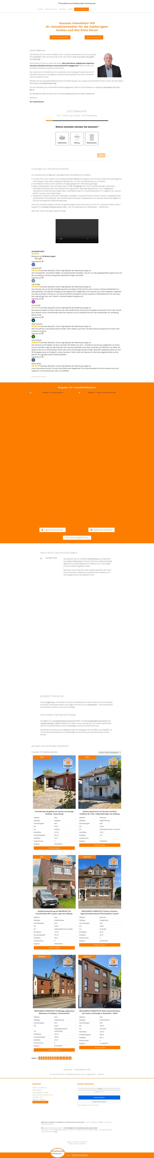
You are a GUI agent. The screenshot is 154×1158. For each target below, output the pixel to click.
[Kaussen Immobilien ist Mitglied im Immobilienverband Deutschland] (63, 1122)
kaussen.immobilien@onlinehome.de (42, 1095)
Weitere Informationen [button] (99, 1102)
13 (67, 1058)
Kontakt (70, 9)
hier (64, 211)
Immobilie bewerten (81, 9)
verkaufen (37, 57)
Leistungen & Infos (51, 9)
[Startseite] (77, 3)
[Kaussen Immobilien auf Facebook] (69, 1115)
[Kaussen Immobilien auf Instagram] (74, 1115)
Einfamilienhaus (93, 559)
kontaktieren (92, 705)
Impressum (75, 1142)
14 (70, 1058)
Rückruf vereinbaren (80, 1155)
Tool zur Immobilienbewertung (45, 83)
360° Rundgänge (76, 186)
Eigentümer (51, 702)
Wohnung (77, 561)
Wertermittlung (73, 179)
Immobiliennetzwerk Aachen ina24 (53, 207)
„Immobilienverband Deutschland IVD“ (66, 721)
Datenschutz (83, 1142)
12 (64, 1058)
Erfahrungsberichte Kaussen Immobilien (88, 1105)
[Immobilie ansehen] (54, 808)
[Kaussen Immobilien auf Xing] (79, 1115)
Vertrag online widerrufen (40, 1102)
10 (58, 1058)
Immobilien (62, 9)
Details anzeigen (54, 848)
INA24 (56, 1131)
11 (61, 1058)
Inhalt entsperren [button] (99, 1097)
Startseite (40, 9)
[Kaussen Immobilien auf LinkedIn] (84, 1115)
